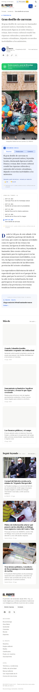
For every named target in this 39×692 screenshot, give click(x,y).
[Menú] (35, 6)
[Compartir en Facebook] (3, 55)
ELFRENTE (10, 49)
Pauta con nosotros (9, 654)
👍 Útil (6, 182)
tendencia (10, 11)
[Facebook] (5, 612)
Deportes (6, 634)
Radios (5, 649)
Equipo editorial (7, 646)
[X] (14, 612)
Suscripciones (7, 656)
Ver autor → (33, 321)
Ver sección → (32, 453)
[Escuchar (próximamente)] (16, 55)
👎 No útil (13, 182)
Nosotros (5, 644)
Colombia (6, 629)
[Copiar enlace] (12, 55)
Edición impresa (9, 607)
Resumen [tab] (9, 151)
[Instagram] (9, 612)
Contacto (20, 607)
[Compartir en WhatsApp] (7, 55)
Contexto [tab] (30, 151)
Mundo (5, 632)
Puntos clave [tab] (19, 151)
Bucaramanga (7, 622)
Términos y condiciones (10, 666)
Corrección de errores (10, 676)
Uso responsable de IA (10, 673)
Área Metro (6, 624)
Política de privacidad (9, 668)
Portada (4, 11)
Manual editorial (8, 671)
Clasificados (7, 651)
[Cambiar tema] (35, 1)
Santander (6, 627)
